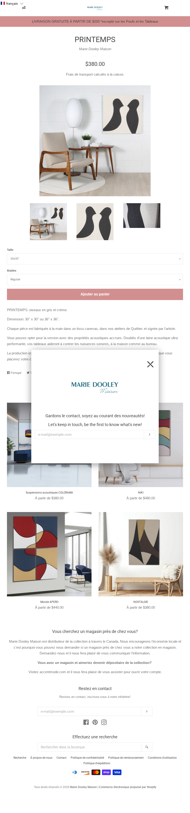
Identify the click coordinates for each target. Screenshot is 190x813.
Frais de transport (79, 74)
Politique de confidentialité (87, 757)
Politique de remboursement (126, 757)
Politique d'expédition (96, 763)
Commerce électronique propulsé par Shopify (127, 787)
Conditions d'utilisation (162, 757)
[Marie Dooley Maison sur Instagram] (104, 723)
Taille (10, 250)
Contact (61, 757)
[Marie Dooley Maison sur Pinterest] (95, 723)
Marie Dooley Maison (95, 49)
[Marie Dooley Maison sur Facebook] (86, 723)
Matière (11, 270)
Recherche (19, 757)
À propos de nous (41, 757)
